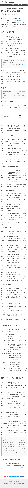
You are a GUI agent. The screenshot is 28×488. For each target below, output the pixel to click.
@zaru (21, 465)
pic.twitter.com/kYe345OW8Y (12, 93)
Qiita (23, 484)
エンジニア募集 (17, 484)
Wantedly (14, 467)
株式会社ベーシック (8, 484)
